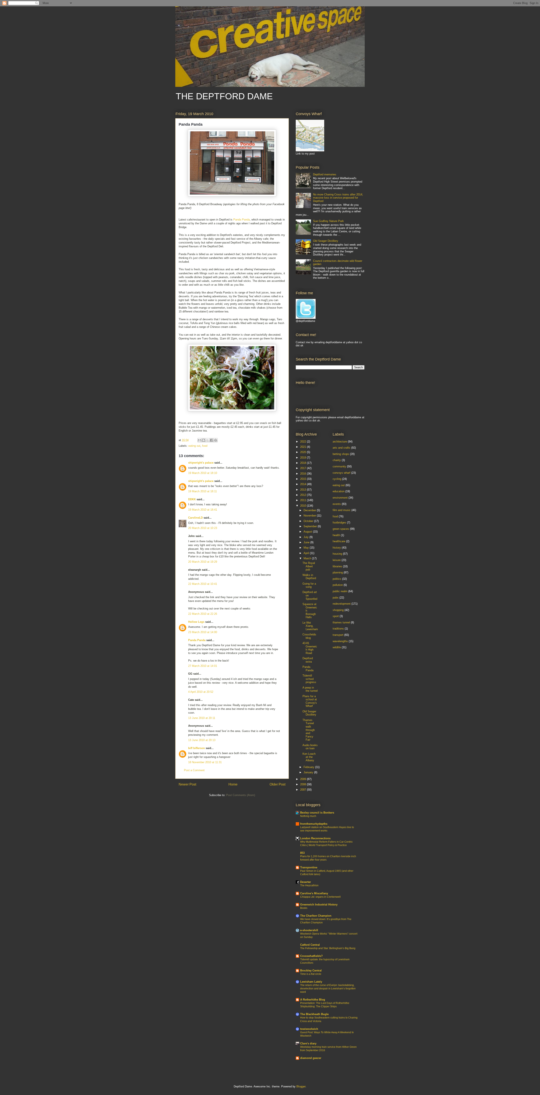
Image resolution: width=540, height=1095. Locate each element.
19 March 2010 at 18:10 (202, 473)
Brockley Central (311, 970)
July (306, 537)
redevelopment (342, 603)
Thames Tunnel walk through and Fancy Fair (308, 729)
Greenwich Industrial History (319, 904)
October (309, 521)
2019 (303, 457)
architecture (340, 441)
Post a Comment (194, 770)
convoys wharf (341, 472)
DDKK (192, 499)
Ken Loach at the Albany (309, 757)
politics (337, 578)
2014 (303, 484)
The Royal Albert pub (308, 566)
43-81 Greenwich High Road (309, 648)
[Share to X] (207, 440)
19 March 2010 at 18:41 (202, 509)
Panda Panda (241, 219)
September (311, 526)
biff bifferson (196, 748)
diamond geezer (310, 1058)
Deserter (305, 882)
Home (233, 784)
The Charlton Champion (315, 915)
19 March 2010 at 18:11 (202, 491)
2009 (303, 779)
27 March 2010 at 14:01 (202, 665)
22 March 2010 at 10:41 (202, 583)
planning (338, 572)
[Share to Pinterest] (215, 440)
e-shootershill (309, 930)
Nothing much (308, 816)
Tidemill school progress (309, 679)
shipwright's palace (200, 462)
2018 (303, 462)
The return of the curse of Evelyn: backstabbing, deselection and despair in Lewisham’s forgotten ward (328, 988)
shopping (338, 610)
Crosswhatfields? (311, 956)
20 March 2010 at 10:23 (202, 528)
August (308, 531)
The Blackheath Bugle (314, 1014)
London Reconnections (315, 838)
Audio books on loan (310, 747)
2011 (303, 500)
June (307, 542)
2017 (303, 468)
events (337, 504)
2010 (303, 505)
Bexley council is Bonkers (317, 812)
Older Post (277, 784)
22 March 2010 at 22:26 (202, 613)
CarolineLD (195, 517)
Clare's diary (308, 1043)
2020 (303, 452)
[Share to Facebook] (211, 440)
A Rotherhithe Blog (312, 999)
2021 (303, 446)
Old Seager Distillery (325, 240)
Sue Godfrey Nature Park (328, 221)
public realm (340, 591)
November (310, 515)
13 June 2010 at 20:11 (201, 718)
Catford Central (310, 944)
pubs (336, 597)
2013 (303, 489)
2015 (303, 478)
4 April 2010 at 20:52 (200, 691)
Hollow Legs (196, 621)
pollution (338, 585)
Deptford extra (307, 660)
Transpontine (308, 867)
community (339, 466)
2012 (303, 494)
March (308, 558)
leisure (337, 560)
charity (337, 460)
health (336, 535)
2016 (303, 473)
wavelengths (340, 641)
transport (338, 634)
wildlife (337, 647)
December (310, 510)
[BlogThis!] (203, 440)
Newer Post (187, 784)
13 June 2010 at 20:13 (201, 740)
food (204, 445)
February (309, 767)
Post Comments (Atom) (240, 795)
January (309, 772)
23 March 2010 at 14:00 (202, 632)
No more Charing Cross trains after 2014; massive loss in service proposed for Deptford (338, 198)
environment (340, 497)
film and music (342, 510)
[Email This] (199, 440)
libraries (337, 566)
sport (336, 616)
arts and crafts (341, 447)
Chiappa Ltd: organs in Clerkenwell (320, 896)
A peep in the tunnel (310, 689)
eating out (194, 445)
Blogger (300, 1086)
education (338, 491)
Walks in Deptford (309, 576)
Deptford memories (324, 174)
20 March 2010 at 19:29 (202, 561)
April (307, 553)
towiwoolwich (309, 1028)
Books (303, 908)
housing (337, 553)
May (307, 547)
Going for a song (309, 585)
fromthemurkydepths (313, 823)
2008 (303, 784)
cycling (337, 478)
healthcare (339, 541)
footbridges (339, 522)
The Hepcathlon (309, 885)
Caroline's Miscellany (314, 893)
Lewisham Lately (311, 981)
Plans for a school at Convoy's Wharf (309, 701)
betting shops (341, 454)
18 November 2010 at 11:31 (205, 762)
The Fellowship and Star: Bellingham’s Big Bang (327, 948)
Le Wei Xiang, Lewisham (310, 626)
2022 (303, 441)
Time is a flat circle (310, 974)
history (337, 547)
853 (302, 852)
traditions (338, 628)
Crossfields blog (309, 636)
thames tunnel (341, 622)
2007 (303, 789)
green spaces (341, 528)
